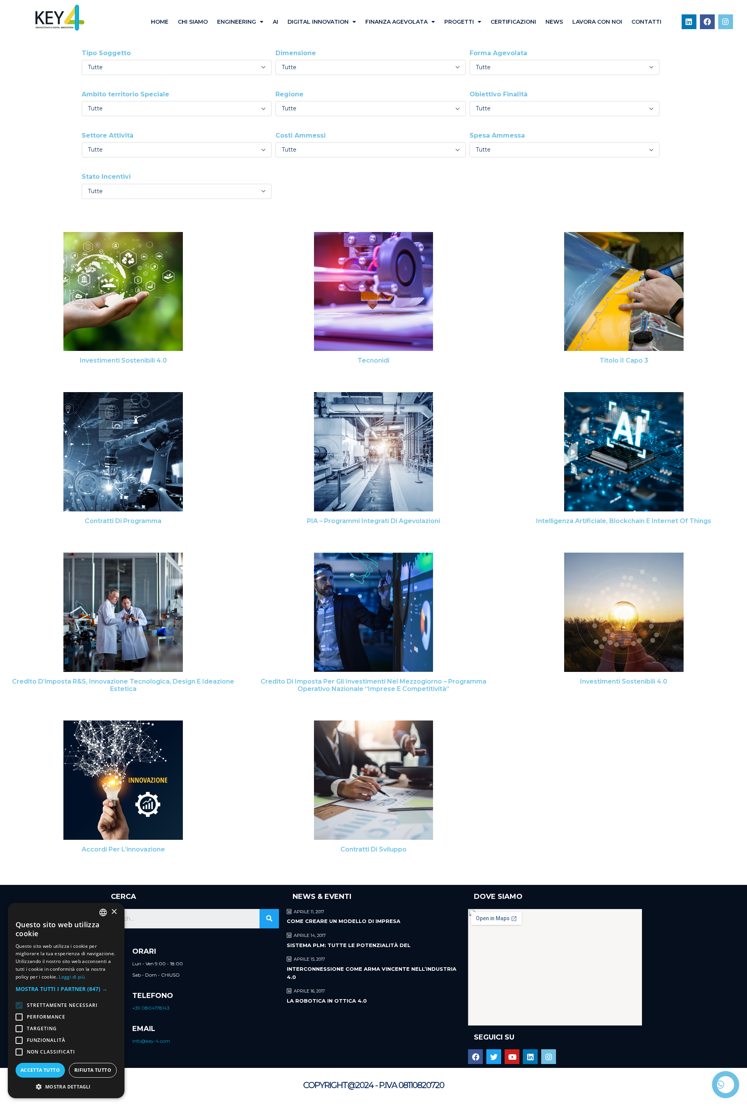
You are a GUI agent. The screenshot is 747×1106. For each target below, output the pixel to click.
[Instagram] (725, 21)
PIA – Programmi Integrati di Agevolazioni (373, 521)
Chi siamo (193, 21)
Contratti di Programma (123, 521)
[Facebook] (707, 21)
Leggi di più (72, 976)
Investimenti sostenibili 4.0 (123, 360)
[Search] (269, 918)
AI (275, 21)
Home (159, 21)
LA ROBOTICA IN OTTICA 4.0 (327, 1001)
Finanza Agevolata (396, 21)
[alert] (66, 1000)
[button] (66, 989)
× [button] (114, 912)
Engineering (236, 21)
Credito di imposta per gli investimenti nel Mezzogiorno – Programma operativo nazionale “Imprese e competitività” (373, 685)
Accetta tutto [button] (40, 1070)
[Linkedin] (689, 21)
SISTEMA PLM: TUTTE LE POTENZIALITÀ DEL (348, 945)
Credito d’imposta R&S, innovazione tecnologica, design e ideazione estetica (123, 685)
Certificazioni (513, 21)
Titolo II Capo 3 (624, 360)
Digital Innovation (318, 21)
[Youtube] (512, 1056)
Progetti (459, 21)
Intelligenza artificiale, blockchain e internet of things (623, 521)
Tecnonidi (373, 360)
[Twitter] (493, 1056)
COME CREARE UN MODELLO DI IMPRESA (343, 921)
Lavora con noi (597, 21)
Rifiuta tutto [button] (92, 1070)
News (554, 21)
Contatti (646, 21)
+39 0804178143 (151, 1008)
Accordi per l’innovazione (123, 849)
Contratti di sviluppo (373, 849)
